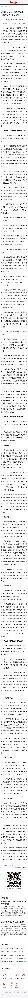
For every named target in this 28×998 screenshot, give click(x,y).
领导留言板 (23, 978)
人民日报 (4, 978)
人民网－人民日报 (21, 23)
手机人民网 (17, 978)
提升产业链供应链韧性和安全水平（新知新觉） (14, 948)
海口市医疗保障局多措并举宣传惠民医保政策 (13, 961)
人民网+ (10, 978)
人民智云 (10, 987)
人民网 (2, 6)
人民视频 (4, 987)
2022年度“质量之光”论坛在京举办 (12, 922)
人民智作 (17, 987)
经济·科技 (7, 6)
